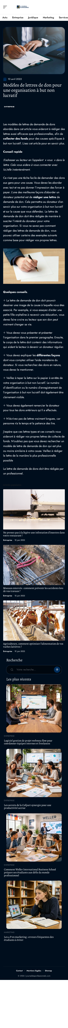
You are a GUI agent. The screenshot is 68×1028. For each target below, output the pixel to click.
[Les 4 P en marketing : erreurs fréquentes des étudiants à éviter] (34, 905)
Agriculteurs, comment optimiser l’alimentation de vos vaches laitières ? (33, 645)
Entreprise (9, 107)
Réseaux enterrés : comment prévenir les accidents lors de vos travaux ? (33, 589)
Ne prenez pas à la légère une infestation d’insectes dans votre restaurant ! (34, 534)
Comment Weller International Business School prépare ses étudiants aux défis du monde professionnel (30, 872)
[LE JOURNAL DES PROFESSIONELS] (23, 7)
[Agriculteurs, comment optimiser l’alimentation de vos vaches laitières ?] (34, 620)
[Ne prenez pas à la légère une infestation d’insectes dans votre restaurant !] (34, 509)
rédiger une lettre (44, 197)
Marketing (9, 932)
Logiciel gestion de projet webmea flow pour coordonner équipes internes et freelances (28, 742)
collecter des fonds (15, 139)
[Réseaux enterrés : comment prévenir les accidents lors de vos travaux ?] (34, 565)
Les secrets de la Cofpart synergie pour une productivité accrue (27, 806)
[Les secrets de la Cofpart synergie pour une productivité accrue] (34, 773)
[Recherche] (62, 7)
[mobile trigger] (6, 7)
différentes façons (48, 355)
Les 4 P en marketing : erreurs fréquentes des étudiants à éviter (29, 938)
